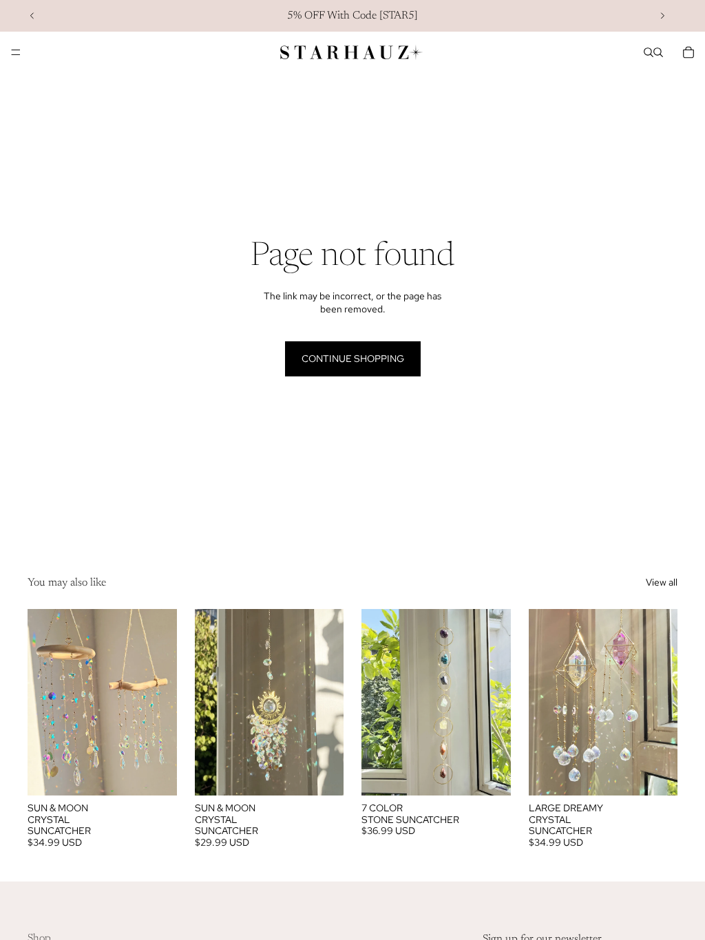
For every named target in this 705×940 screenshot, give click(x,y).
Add (501, 773)
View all (661, 582)
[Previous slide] (32, 16)
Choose (167, 773)
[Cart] (688, 52)
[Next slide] (662, 16)
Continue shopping (353, 358)
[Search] (648, 52)
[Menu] (16, 52)
